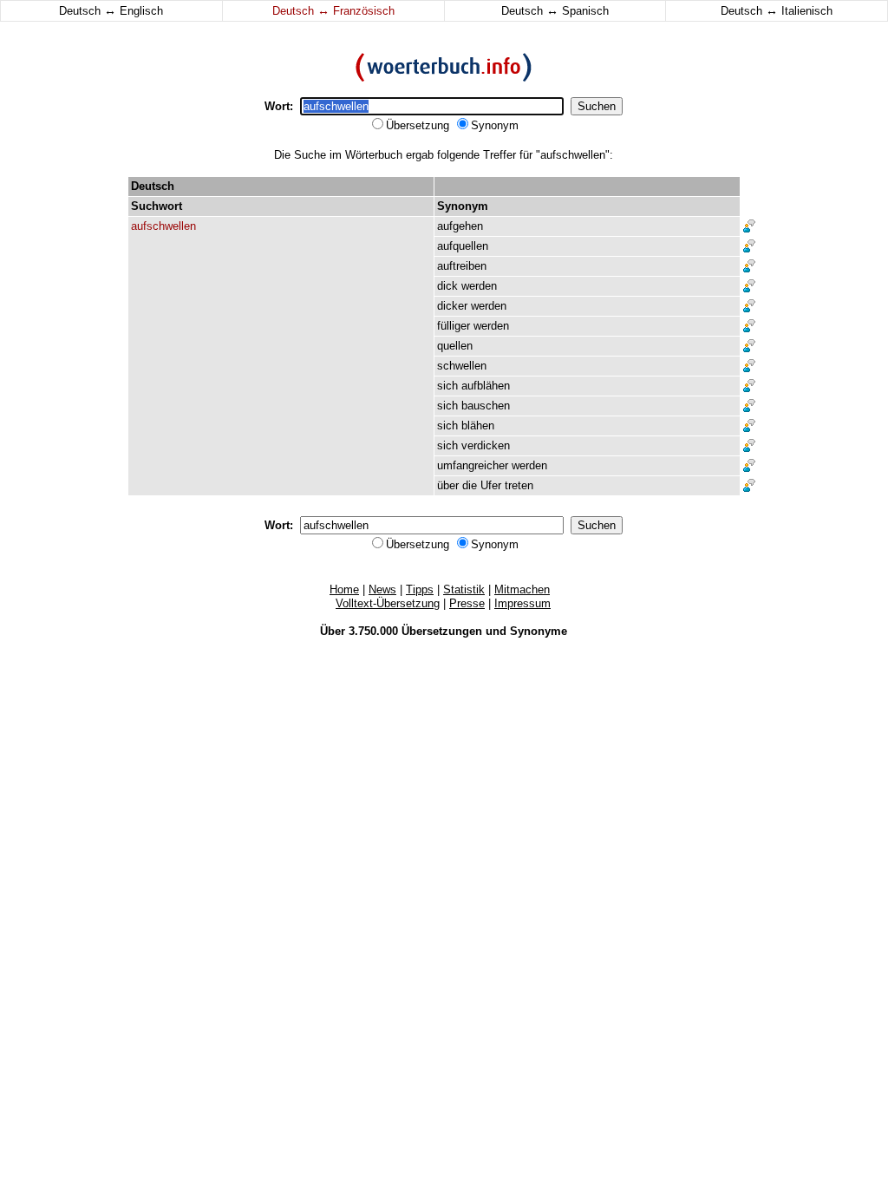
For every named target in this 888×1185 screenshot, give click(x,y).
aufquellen (462, 245)
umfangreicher (472, 465)
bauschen (485, 405)
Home (344, 589)
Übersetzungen (442, 631)
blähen (477, 425)
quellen (455, 345)
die (469, 485)
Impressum (522, 603)
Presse (467, 603)
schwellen (461, 365)
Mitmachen (522, 589)
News (382, 589)
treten (519, 485)
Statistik (464, 589)
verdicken (485, 445)
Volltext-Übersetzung (388, 603)
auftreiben (461, 265)
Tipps (420, 589)
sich (447, 385)
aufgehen (460, 225)
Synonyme (538, 631)
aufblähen (485, 385)
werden (479, 285)
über (448, 485)
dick (447, 285)
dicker (452, 305)
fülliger (453, 325)
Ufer (490, 485)
